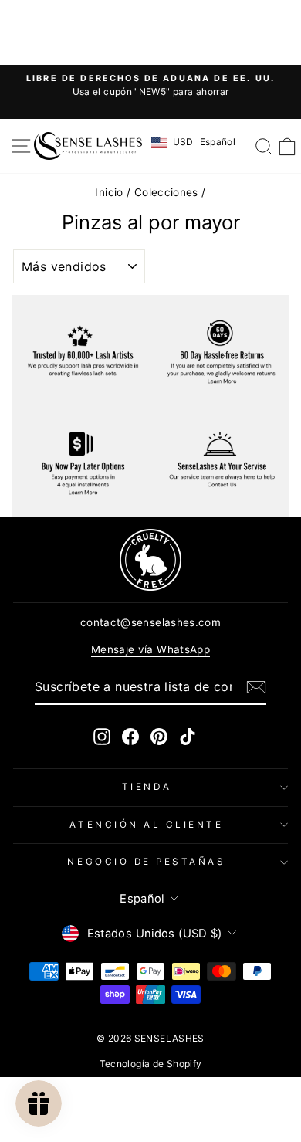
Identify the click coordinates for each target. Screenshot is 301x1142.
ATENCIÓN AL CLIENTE (146, 824)
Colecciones (166, 192)
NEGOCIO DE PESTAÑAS (146, 861)
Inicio (109, 192)
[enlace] (150, 560)
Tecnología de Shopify (151, 1063)
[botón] (256, 687)
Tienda (146, 786)
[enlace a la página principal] (88, 146)
